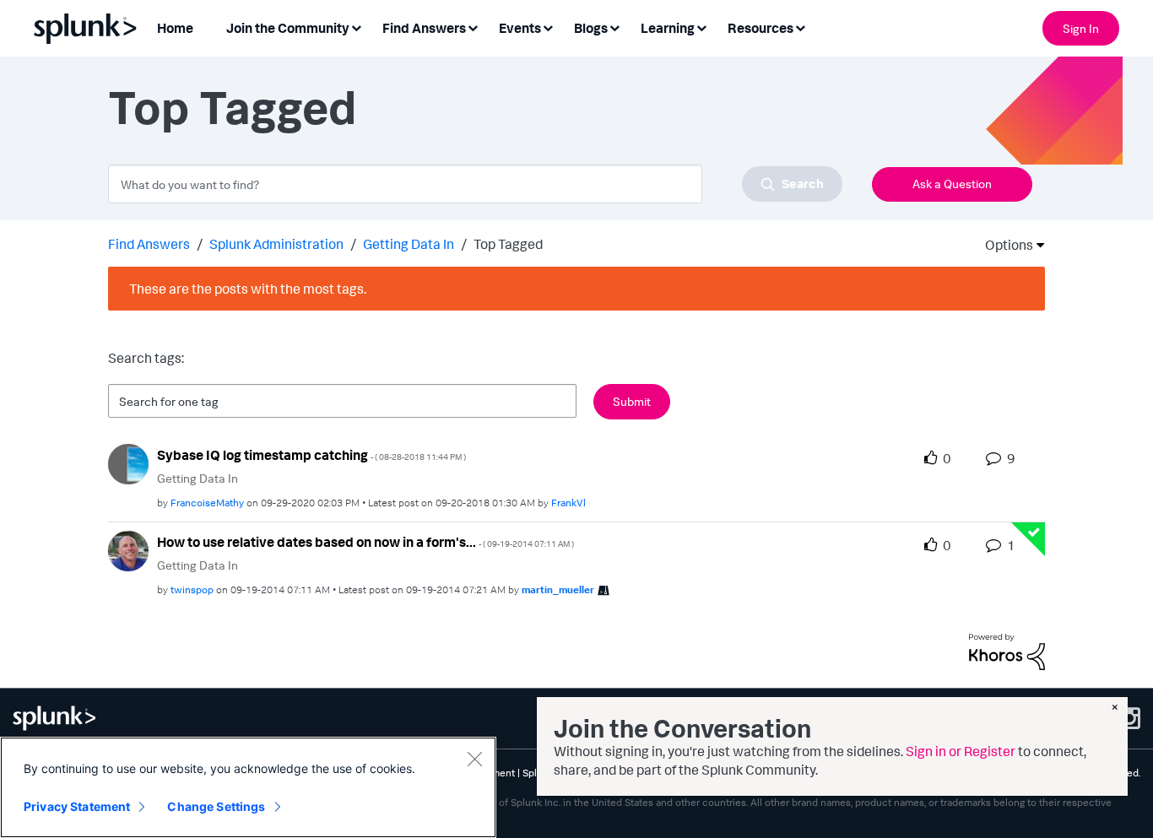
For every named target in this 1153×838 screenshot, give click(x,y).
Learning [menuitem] (668, 27)
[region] (248, 787)
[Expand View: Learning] (701, 26)
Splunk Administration (276, 243)
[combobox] (475, 184)
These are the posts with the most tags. (247, 288)
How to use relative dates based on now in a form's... (365, 541)
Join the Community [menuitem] (287, 27)
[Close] (474, 758)
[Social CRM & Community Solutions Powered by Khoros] (1007, 650)
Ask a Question (952, 183)
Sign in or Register (960, 751)
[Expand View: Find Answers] (472, 26)
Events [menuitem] (520, 27)
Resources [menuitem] (760, 27)
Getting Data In (408, 243)
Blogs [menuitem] (591, 27)
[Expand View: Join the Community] (356, 26)
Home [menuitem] (175, 27)
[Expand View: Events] (547, 26)
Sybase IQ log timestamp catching (311, 454)
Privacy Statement (77, 806)
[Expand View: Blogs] (614, 26)
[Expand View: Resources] (800, 26)
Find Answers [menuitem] (424, 27)
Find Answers (149, 243)
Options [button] (1003, 244)
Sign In (1081, 28)
